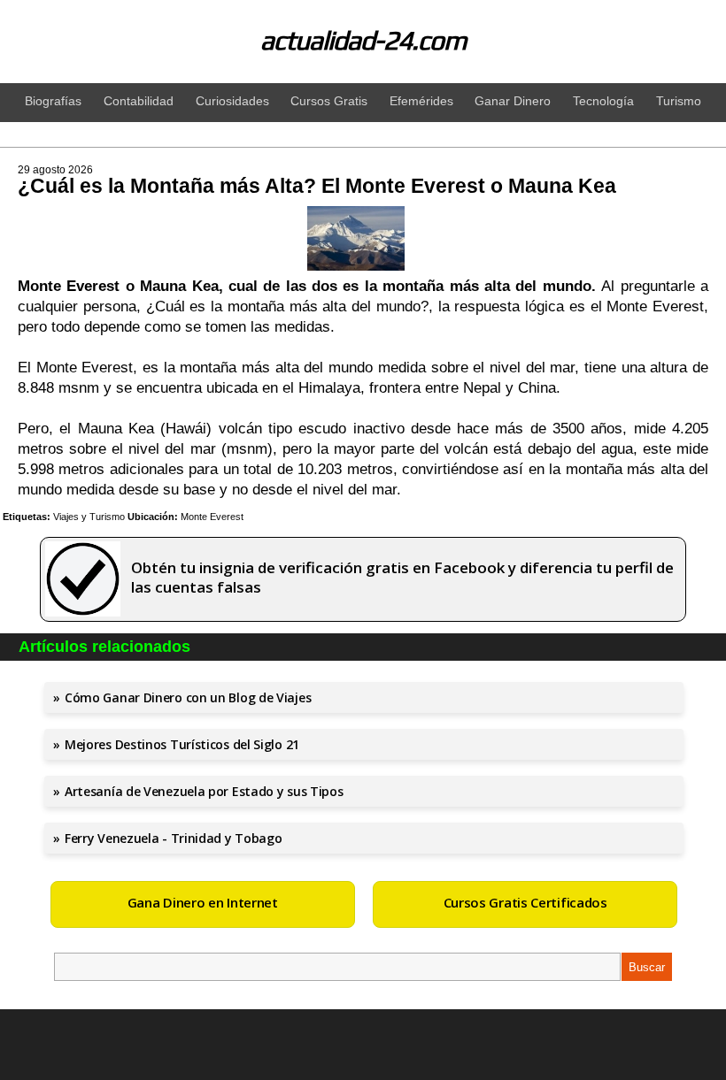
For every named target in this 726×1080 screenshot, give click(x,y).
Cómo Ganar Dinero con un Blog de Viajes (188, 697)
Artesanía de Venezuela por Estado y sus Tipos (204, 791)
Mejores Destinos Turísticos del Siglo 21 (182, 744)
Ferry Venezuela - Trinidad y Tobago (173, 838)
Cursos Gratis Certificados (525, 902)
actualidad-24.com (363, 40)
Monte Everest (212, 516)
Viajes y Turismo (89, 516)
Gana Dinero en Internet (202, 902)
